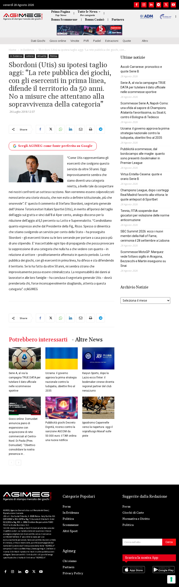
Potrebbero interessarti (38, 339)
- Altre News (87, 339)
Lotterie (30, 56)
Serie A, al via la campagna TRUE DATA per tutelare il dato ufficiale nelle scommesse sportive (24, 382)
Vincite (75, 41)
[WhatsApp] (60, 129)
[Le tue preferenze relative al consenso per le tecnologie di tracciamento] (171, 579)
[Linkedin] (151, 4)
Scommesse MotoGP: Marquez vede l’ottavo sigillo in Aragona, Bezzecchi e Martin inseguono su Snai (143, 258)
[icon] (134, 573)
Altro (145, 41)
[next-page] (18, 462)
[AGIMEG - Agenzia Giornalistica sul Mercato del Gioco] (23, 17)
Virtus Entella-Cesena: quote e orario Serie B (141, 176)
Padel (97, 41)
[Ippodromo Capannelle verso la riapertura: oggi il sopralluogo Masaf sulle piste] (98, 408)
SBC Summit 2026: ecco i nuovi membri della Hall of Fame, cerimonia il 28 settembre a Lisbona (144, 236)
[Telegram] (158, 4)
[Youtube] (173, 4)
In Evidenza (27, 50)
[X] (166, 4)
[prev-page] (11, 462)
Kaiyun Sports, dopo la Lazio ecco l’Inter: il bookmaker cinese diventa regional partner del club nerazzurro (98, 382)
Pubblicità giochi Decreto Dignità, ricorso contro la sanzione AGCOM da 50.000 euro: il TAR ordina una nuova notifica (60, 431)
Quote (127, 41)
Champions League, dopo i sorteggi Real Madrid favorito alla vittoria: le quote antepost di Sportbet (144, 194)
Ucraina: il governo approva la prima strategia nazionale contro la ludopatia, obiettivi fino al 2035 (61, 382)
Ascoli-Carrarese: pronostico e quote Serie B (141, 69)
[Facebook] (136, 4)
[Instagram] (143, 4)
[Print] (90, 129)
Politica (53, 56)
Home (12, 50)
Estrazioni (111, 41)
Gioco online (58, 41)
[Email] (80, 129)
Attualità (41, 56)
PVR (86, 41)
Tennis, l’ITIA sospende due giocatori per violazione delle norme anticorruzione (144, 215)
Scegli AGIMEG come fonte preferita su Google (55, 146)
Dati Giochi (38, 41)
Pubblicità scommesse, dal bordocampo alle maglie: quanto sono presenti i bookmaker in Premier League (142, 156)
